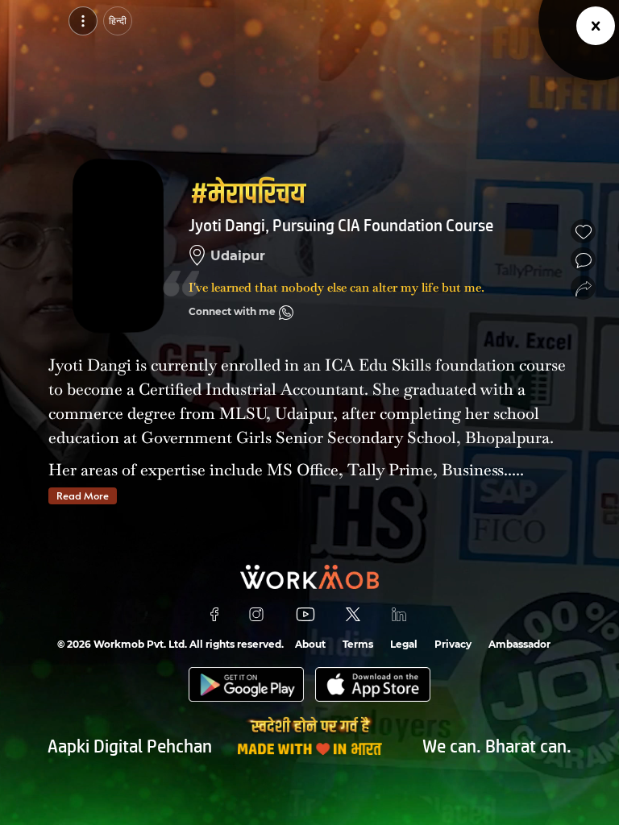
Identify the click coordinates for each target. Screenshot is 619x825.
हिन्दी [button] (118, 21)
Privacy (453, 644)
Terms (358, 644)
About (310, 644)
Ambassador (519, 644)
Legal (404, 644)
